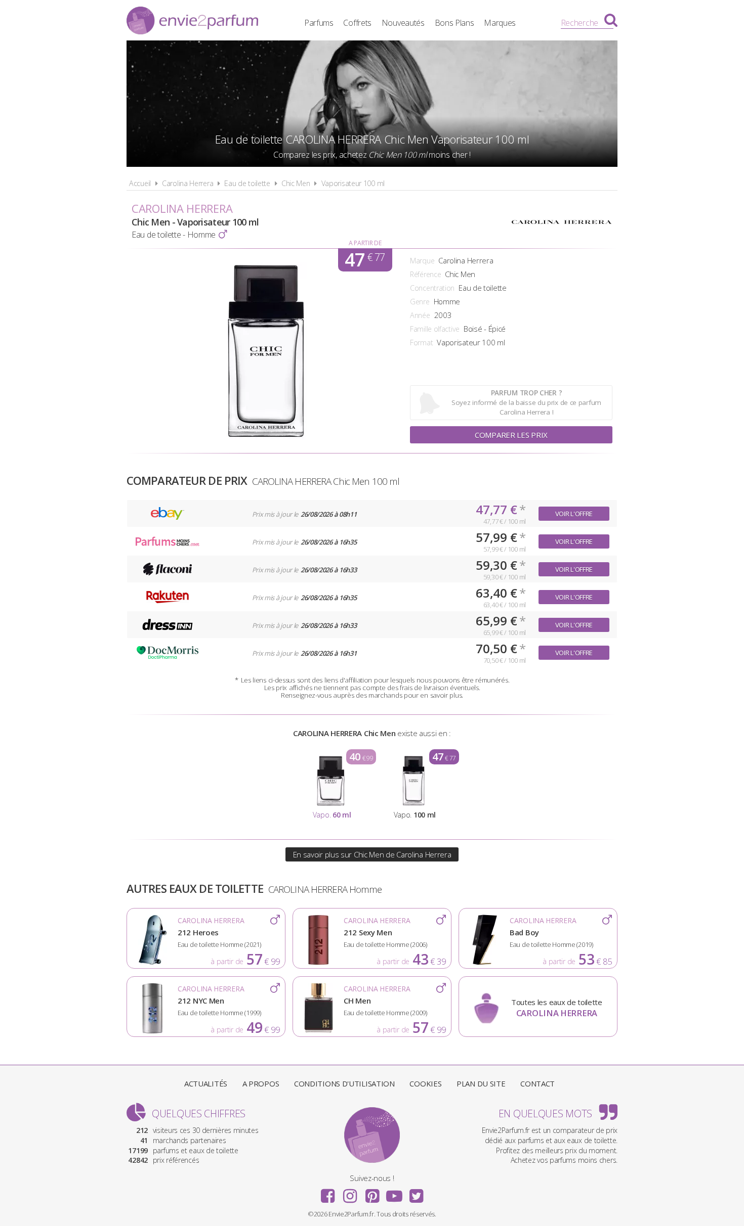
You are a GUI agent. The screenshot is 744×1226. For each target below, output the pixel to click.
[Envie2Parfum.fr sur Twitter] (416, 1193)
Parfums (319, 22)
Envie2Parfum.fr (192, 22)
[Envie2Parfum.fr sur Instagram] (350, 1193)
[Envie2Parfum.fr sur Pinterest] (372, 1193)
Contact (537, 1083)
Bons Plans (454, 22)
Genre (420, 301)
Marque (422, 260)
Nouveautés (403, 22)
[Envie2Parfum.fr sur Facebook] (328, 1193)
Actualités (205, 1083)
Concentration (432, 288)
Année (420, 315)
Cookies (425, 1083)
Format (421, 342)
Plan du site (481, 1083)
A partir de (365, 243)
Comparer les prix (511, 435)
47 (365, 259)
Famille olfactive (435, 329)
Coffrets (357, 22)
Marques (500, 22)
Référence (425, 274)
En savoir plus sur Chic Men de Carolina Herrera (372, 854)
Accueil (140, 183)
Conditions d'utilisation (344, 1083)
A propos (260, 1083)
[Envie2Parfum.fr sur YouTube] (394, 1193)
